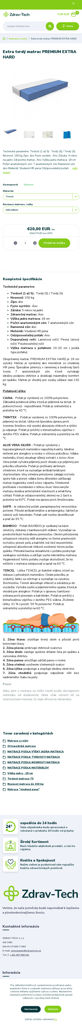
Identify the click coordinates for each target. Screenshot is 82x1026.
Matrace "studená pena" (23, 789)
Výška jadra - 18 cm (20, 773)
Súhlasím (53, 1009)
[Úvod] (16, 14)
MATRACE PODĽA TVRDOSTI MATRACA (33, 757)
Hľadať (50, 26)
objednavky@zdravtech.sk (26, 950)
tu (55, 1019)
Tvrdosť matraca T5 (20, 778)
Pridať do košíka (54, 243)
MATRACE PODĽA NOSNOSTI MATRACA (33, 762)
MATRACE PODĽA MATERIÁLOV (28, 768)
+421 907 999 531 (19, 954)
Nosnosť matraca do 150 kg (25, 784)
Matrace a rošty (18, 38)
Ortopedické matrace (21, 746)
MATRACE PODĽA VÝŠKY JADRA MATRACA (35, 751)
